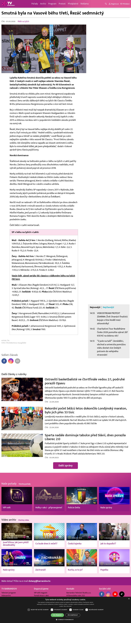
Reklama (85, 3)
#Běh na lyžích (23, 21)
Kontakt (70, 588)
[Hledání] (106, 4)
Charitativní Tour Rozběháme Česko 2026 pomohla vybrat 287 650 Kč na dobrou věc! (112, 332)
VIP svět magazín (40, 593)
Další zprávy (65, 465)
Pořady (34, 3)
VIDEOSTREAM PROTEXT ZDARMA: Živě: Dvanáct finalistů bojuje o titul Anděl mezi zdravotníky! (112, 318)
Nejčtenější (108, 307)
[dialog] (65, 610)
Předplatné (73, 3)
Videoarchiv (6, 595)
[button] (65, 619)
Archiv (43, 3)
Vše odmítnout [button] (73, 615)
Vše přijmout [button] (57, 615)
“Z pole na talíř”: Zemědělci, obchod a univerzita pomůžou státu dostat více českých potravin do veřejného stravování (111, 348)
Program (52, 3)
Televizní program (8, 593)
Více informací (68, 606)
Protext (62, 3)
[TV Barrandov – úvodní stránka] (8, 3)
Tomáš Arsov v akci (41, 595)
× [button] (129, 598)
